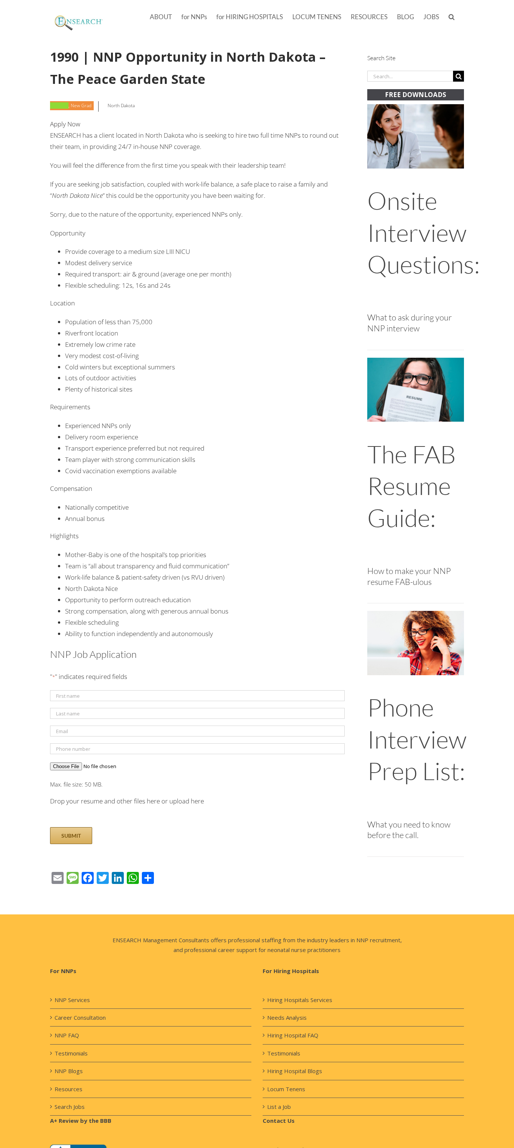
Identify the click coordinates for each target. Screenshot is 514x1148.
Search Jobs (70, 1106)
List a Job (279, 1106)
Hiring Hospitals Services (299, 1000)
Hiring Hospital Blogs (294, 1071)
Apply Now (65, 124)
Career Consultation (80, 1017)
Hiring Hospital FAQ (292, 1035)
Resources (68, 1089)
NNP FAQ (67, 1035)
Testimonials (71, 1053)
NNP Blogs (69, 1071)
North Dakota (121, 105)
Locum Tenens (286, 1089)
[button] (452, 16)
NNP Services (72, 1000)
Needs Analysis (287, 1017)
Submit (71, 835)
